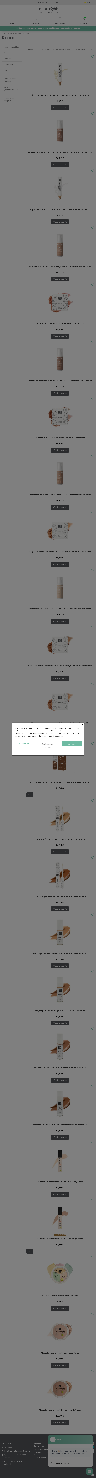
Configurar (24, 744)
